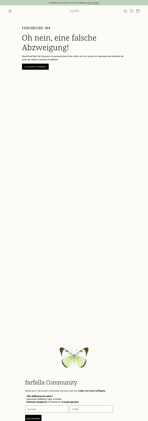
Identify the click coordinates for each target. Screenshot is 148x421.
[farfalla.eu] (74, 11)
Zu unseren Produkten (35, 66)
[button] (125, 11)
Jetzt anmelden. (93, 3)
